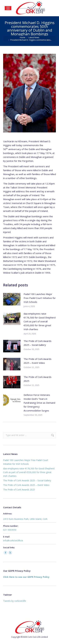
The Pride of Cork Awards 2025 (37, 378)
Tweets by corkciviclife (14, 600)
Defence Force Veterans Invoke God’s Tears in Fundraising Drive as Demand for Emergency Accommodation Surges (39, 402)
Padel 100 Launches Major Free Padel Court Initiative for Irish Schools (40, 297)
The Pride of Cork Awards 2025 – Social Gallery (37, 342)
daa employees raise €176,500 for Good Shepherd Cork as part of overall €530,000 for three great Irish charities (40, 321)
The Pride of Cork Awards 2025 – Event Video (37, 360)
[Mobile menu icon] (8, 8)
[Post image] (11, 299)
